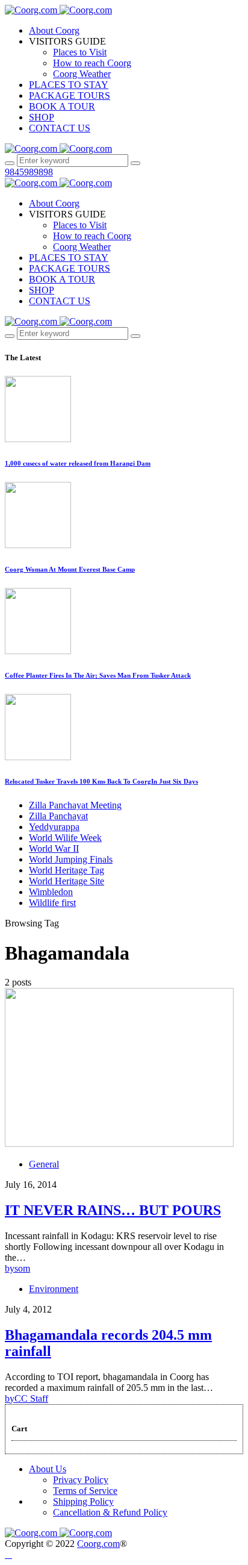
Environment (53, 1289)
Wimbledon (51, 892)
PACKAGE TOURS (69, 95)
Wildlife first (52, 903)
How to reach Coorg (92, 63)
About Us (47, 1469)
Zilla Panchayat (58, 816)
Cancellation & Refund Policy (110, 1512)
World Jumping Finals (71, 859)
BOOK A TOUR (62, 106)
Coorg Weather (82, 74)
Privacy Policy (80, 1480)
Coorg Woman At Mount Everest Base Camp (70, 569)
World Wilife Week (65, 837)
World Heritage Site (66, 881)
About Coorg (54, 30)
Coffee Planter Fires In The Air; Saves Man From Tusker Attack (98, 675)
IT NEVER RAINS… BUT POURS (113, 1210)
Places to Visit (80, 52)
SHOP (41, 117)
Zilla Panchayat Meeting (75, 805)
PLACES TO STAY (68, 85)
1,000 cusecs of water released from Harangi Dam (77, 463)
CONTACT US (59, 128)
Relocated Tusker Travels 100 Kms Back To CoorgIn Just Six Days (101, 781)
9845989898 (29, 172)
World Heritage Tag (66, 870)
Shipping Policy (83, 1501)
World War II (54, 848)
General (44, 1164)
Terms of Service (85, 1490)
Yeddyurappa (54, 827)
